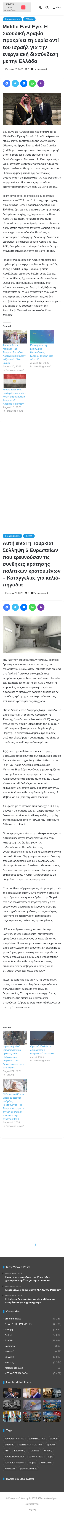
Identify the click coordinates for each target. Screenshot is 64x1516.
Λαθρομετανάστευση (14, 1456)
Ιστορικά (9, 1351)
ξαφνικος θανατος (28, 1468)
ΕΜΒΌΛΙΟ (9, 1444)
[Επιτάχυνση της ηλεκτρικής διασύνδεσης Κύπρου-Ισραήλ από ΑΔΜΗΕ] (42, 336)
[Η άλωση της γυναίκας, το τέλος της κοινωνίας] (52, 1393)
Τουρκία (32, 1462)
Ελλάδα (29, 19)
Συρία (50, 1456)
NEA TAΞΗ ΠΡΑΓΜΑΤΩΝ (18, 1324)
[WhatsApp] (32, 83)
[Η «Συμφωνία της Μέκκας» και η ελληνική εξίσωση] (12, 1416)
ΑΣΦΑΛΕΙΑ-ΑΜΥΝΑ (14, 1438)
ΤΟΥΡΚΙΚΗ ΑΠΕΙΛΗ (14, 1462)
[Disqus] (32, 474)
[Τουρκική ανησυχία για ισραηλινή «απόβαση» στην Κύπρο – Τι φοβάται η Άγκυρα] (52, 1416)
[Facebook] (6, 83)
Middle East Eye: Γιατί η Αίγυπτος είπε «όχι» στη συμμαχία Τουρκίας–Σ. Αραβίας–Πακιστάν (14, 396)
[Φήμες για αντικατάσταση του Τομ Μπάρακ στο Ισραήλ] (12, 1393)
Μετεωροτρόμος (14, 1368)
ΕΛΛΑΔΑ (54, 1438)
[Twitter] (15, 83)
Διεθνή (8, 1335)
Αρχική (32, 1509)
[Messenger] (23, 83)
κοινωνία (9, 1357)
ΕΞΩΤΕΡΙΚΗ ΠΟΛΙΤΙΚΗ (30, 1444)
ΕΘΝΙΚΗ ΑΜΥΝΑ (37, 1438)
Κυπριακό (34, 1450)
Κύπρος (9, 1362)
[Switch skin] (40, 9)
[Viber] (40, 83)
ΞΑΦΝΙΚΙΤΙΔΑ (36, 1456)
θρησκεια (10, 1346)
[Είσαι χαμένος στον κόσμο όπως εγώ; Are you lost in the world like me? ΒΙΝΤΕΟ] (12, 1405)
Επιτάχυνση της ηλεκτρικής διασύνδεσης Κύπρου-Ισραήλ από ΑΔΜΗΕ (41, 352)
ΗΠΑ (7, 1450)
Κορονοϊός (19, 1450)
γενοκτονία (46, 1462)
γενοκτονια (10, 1468)
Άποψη (9, 1329)
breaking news (12, 19)
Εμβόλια (51, 1444)
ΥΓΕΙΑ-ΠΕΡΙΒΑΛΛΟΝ (16, 1373)
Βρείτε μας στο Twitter (20, 1478)
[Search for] (47, 9)
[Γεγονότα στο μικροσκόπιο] (17, 7)
